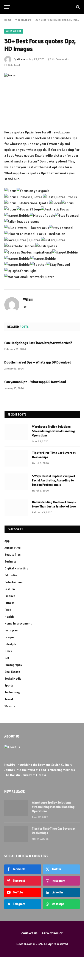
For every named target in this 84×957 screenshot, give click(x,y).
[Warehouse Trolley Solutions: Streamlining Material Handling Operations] (16, 432)
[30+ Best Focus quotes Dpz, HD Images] (42, 97)
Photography (13, 665)
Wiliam (21, 59)
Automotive (13, 548)
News (8, 651)
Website (10, 706)
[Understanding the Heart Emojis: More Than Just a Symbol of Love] (16, 507)
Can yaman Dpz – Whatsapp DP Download (35, 382)
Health (9, 616)
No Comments (60, 59)
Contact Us (29, 933)
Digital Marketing (16, 568)
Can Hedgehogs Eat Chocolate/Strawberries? (38, 343)
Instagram (12, 630)
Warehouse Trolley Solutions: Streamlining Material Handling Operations (53, 431)
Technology (12, 692)
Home (7, 19)
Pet (7, 658)
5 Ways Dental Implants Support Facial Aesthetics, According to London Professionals (53, 480)
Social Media (13, 678)
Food (8, 610)
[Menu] (7, 7)
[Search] (77, 7)
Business (10, 561)
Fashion (10, 589)
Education (11, 575)
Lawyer (9, 637)
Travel (9, 699)
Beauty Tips (12, 555)
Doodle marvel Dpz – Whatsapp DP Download (37, 362)
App (7, 541)
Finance (10, 596)
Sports (9, 685)
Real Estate (12, 672)
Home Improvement (18, 623)
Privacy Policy (52, 933)
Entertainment (15, 582)
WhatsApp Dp (23, 19)
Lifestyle (10, 644)
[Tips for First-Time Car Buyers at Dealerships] (16, 458)
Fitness (9, 603)
